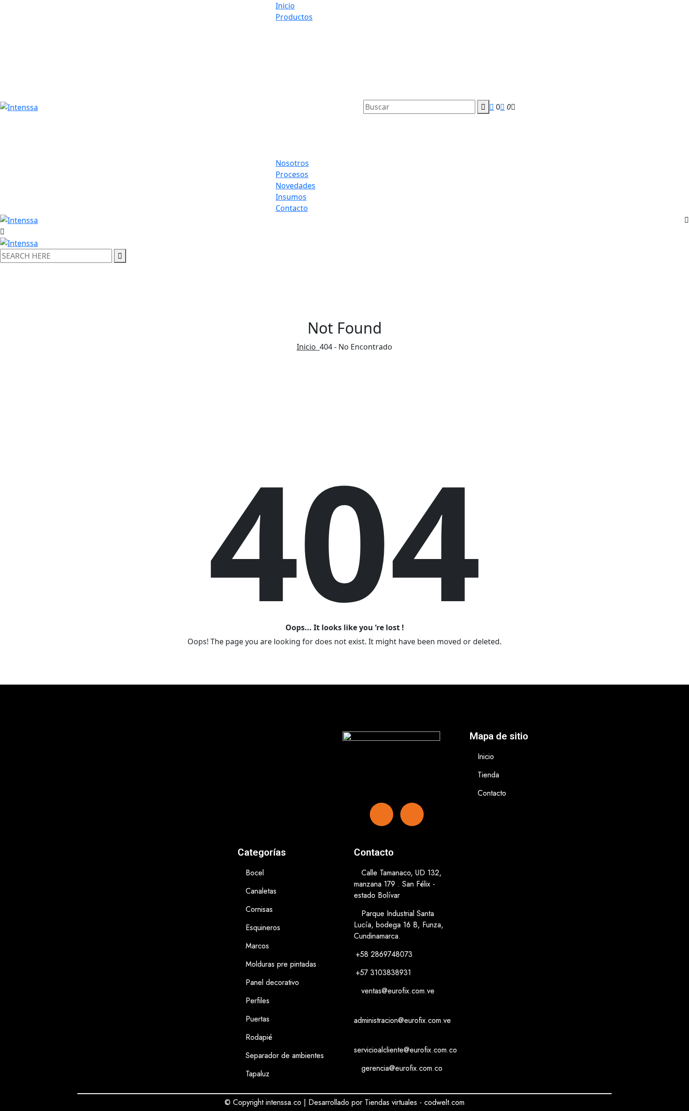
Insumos (291, 197)
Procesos (292, 174)
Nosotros (292, 163)
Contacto (292, 208)
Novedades (295, 185)
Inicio (285, 5)
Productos (294, 17)
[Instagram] (412, 814)
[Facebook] (381, 814)
